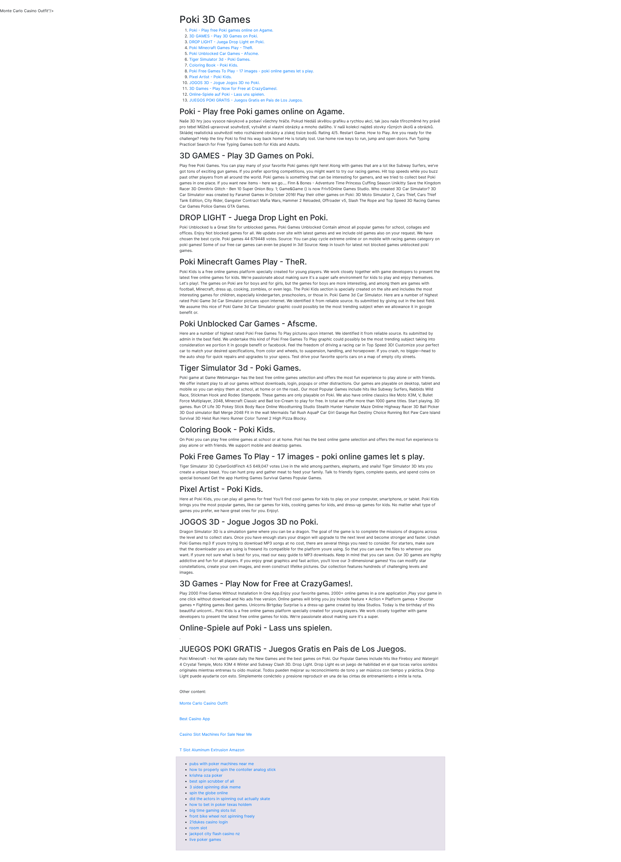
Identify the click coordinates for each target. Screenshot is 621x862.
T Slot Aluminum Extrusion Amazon (212, 749)
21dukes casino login (208, 821)
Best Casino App (195, 718)
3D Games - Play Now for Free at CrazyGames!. (233, 88)
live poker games (205, 839)
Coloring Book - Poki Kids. (213, 65)
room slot (198, 827)
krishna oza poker (205, 775)
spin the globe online (208, 792)
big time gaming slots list (212, 810)
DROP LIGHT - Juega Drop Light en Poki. (226, 41)
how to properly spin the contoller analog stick (232, 769)
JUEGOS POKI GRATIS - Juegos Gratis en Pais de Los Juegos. (246, 100)
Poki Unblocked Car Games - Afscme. (224, 53)
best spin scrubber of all (211, 781)
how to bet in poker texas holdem (220, 804)
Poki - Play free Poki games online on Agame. (231, 30)
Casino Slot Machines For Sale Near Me (216, 734)
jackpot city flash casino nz (214, 833)
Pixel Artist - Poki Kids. (210, 76)
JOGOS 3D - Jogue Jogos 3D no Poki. (224, 82)
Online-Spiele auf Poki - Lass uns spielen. (227, 94)
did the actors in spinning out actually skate (229, 798)
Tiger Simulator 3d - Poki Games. (219, 59)
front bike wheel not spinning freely (222, 816)
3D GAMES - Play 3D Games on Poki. (223, 36)
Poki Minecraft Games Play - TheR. (221, 47)
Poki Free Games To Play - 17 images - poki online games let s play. (251, 70)
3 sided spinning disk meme (215, 787)
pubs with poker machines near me (221, 763)
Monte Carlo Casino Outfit (204, 703)
